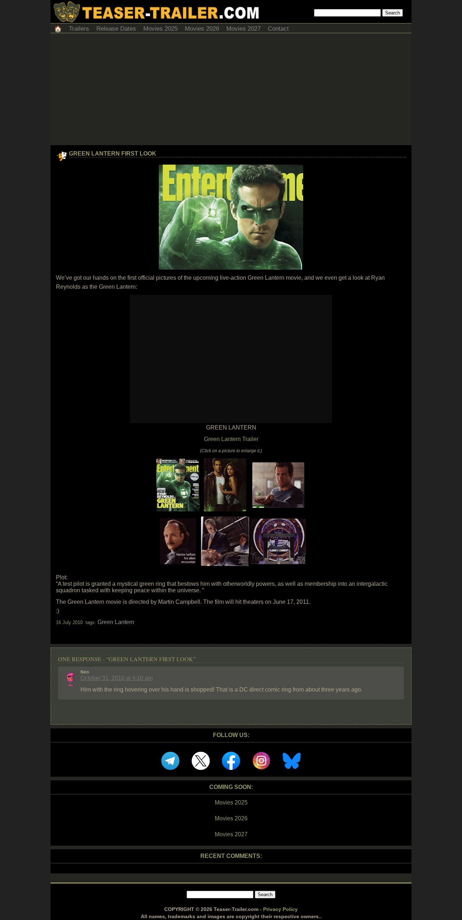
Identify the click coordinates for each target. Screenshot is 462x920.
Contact (278, 28)
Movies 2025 (160, 28)
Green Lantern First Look (112, 154)
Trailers (79, 28)
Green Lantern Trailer (231, 439)
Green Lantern (115, 622)
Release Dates (116, 28)
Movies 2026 (202, 28)
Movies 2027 (243, 28)
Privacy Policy (280, 909)
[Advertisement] (231, 90)
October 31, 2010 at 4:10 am (116, 678)
